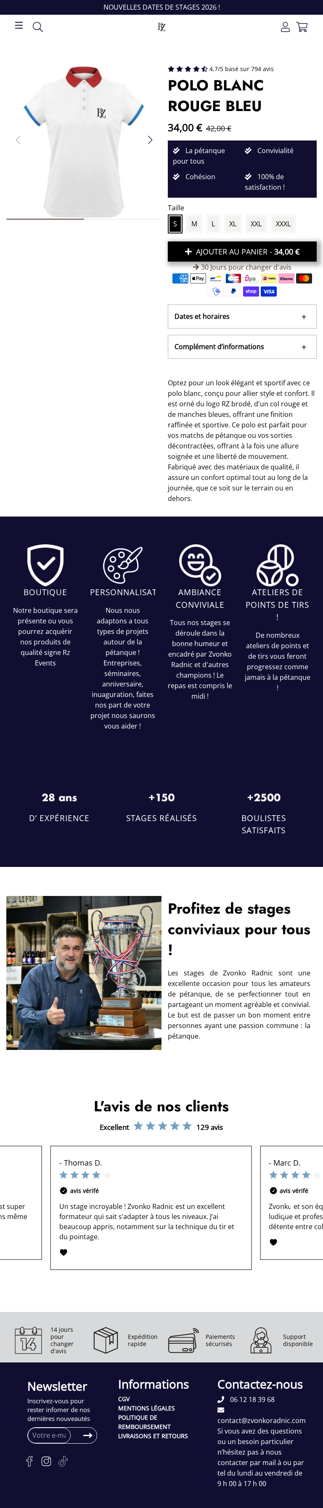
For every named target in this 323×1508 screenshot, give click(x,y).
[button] (150, 140)
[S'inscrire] (88, 1435)
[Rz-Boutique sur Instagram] (46, 1461)
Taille (176, 207)
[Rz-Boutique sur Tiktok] (63, 1461)
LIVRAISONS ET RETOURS (153, 1436)
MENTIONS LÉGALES (146, 1408)
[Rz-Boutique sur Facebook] (29, 1461)
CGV (124, 1399)
